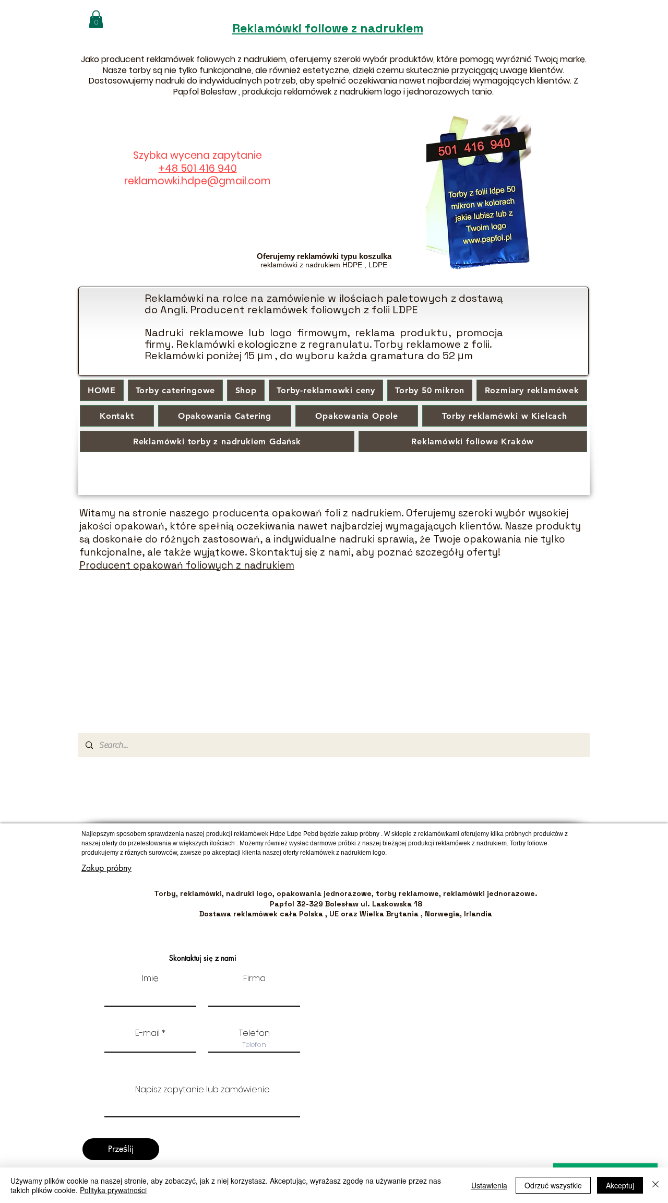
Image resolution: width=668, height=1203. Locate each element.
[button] (96, 19)
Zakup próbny (106, 868)
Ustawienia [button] (489, 1185)
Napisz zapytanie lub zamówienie (202, 1090)
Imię (150, 978)
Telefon (254, 1033)
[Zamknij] (655, 1185)
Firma (254, 978)
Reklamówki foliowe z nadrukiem (327, 28)
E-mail (147, 1033)
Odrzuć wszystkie (553, 1185)
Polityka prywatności (113, 1190)
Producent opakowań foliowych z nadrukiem (186, 565)
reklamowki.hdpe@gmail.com (197, 181)
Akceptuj (620, 1185)
